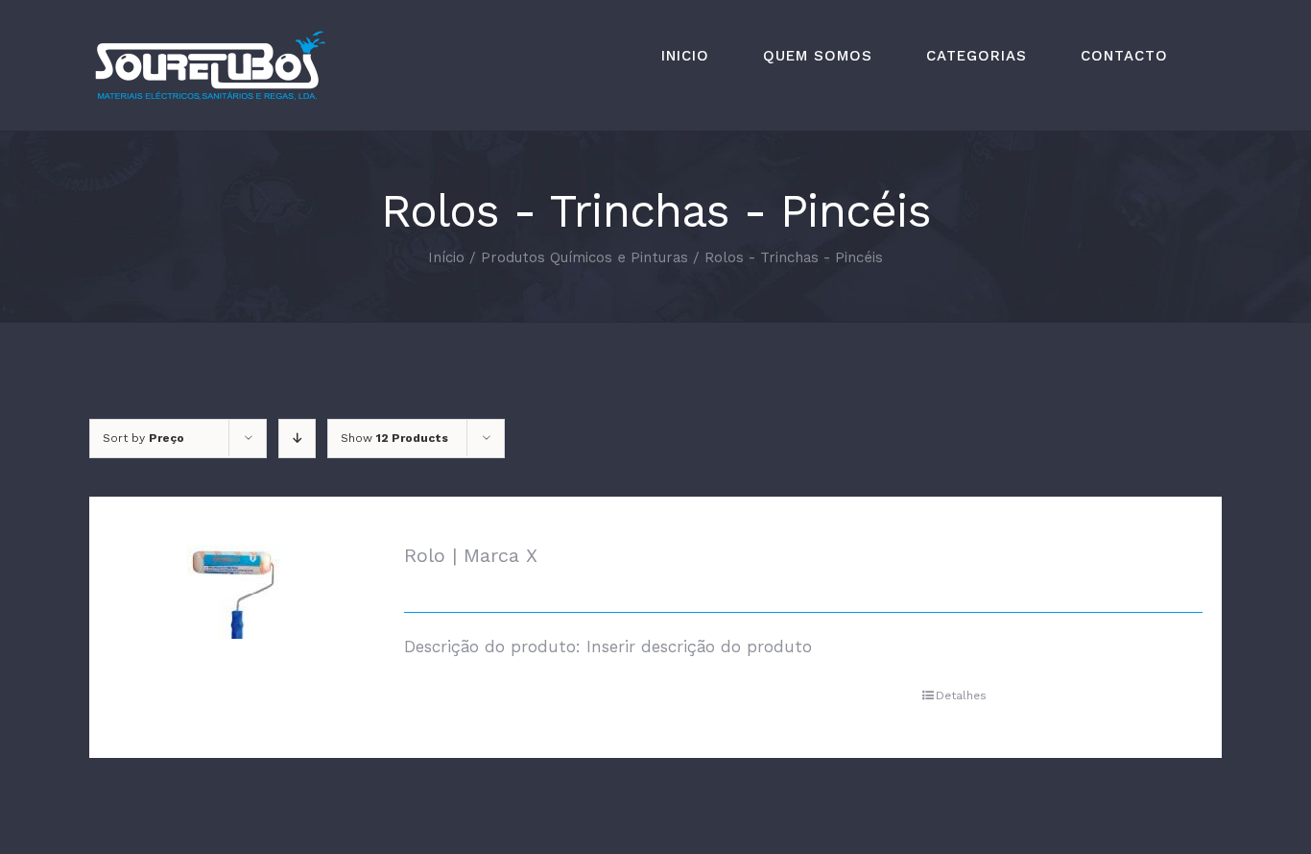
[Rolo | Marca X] (234, 592)
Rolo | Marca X (470, 555)
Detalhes (961, 695)
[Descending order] (297, 438)
